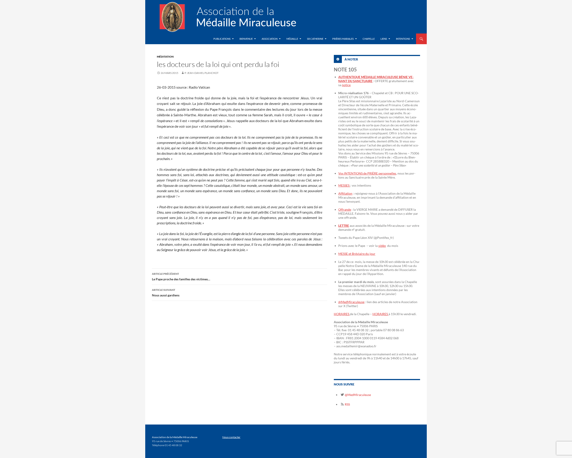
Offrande (344, 209)
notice (346, 85)
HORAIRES (342, 314)
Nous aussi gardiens (165, 292)
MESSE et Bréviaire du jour (356, 254)
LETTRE (343, 225)
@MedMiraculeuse (351, 302)
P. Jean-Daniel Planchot (202, 73)
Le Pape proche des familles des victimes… (181, 276)
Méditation (165, 56)
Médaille (292, 38)
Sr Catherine (315, 38)
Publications (222, 38)
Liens (384, 38)
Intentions (403, 38)
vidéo (382, 246)
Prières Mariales (343, 38)
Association (270, 38)
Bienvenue (246, 38)
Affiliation (345, 193)
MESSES (344, 185)
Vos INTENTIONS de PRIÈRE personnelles (367, 173)
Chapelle (369, 38)
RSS (347, 404)
